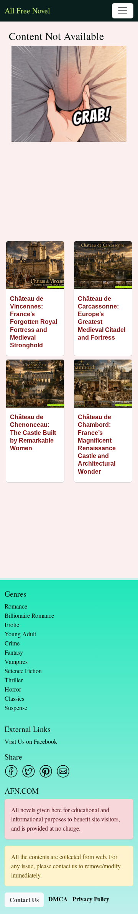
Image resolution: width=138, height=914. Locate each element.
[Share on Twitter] (28, 771)
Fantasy (14, 652)
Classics (14, 698)
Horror (13, 689)
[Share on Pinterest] (46, 771)
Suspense (16, 707)
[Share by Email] (63, 771)
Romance (16, 606)
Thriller (14, 680)
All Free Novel (27, 10)
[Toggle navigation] (122, 10)
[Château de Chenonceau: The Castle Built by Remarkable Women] (35, 384)
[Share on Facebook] (11, 771)
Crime (12, 643)
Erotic (12, 624)
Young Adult (20, 634)
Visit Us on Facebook (31, 741)
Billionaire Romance (29, 615)
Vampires (16, 661)
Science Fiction (23, 671)
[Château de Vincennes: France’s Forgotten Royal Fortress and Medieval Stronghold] (35, 265)
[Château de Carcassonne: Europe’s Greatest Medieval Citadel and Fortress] (103, 265)
